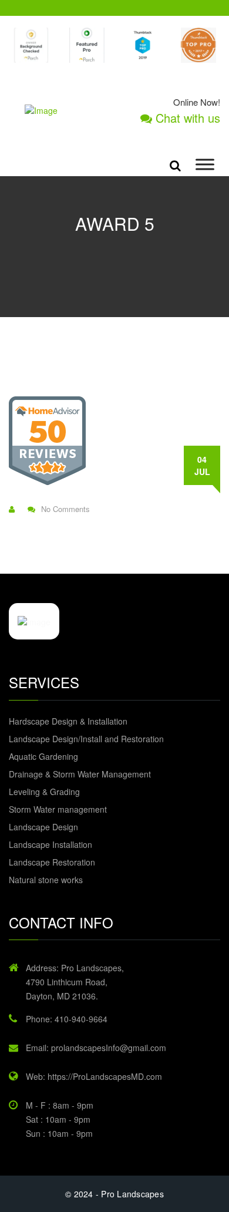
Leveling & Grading (44, 791)
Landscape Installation (50, 844)
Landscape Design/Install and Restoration (86, 739)
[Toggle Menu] (205, 164)
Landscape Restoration (52, 862)
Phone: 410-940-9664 (66, 1019)
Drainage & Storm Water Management (80, 774)
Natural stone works (46, 880)
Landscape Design (43, 827)
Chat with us (186, 118)
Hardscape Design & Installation (68, 721)
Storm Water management (58, 809)
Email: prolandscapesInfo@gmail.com (96, 1047)
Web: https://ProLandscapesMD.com (94, 1076)
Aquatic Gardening (43, 756)
